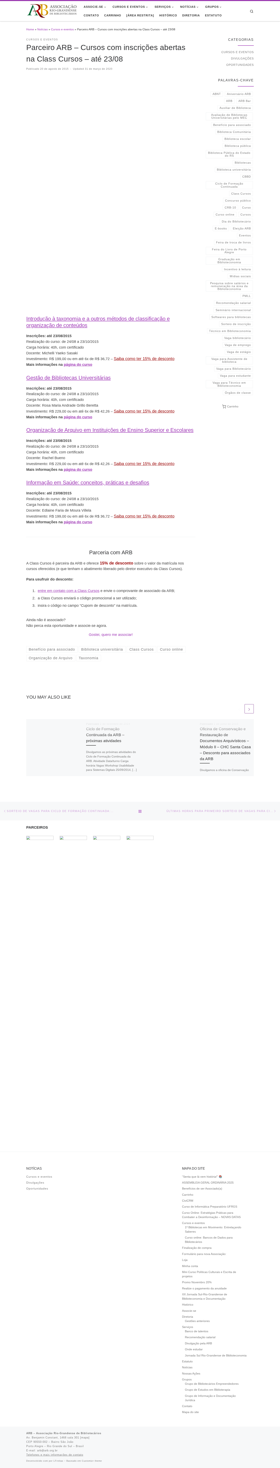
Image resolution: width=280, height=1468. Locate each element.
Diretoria (187, 1316)
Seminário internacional (233, 310)
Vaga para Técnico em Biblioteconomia (229, 384)
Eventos (245, 235)
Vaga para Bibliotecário (233, 368)
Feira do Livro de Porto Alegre (229, 251)
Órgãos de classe (238, 392)
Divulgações (242, 58)
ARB (229, 101)
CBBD (246, 176)
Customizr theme (92, 1461)
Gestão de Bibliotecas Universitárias (68, 378)
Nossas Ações (191, 1373)
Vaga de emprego (238, 345)
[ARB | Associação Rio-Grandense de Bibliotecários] (51, 10)
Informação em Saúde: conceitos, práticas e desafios (87, 482)
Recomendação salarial (233, 303)
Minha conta (190, 1266)
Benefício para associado (232, 125)
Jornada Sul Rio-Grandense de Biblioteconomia (216, 1355)
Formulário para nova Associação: (204, 1254)
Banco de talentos (196, 1331)
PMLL (246, 296)
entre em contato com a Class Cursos (68, 591)
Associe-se (189, 1310)
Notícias (42, 29)
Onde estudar (194, 1349)
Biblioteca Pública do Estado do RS (229, 154)
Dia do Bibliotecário (236, 221)
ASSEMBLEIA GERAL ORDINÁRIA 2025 (208, 1182)
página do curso (78, 365)
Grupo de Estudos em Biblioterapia (207, 1389)
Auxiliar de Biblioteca (235, 108)
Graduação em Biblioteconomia (229, 261)
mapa (85, 1437)
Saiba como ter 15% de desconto (144, 358)
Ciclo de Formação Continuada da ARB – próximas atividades (105, 735)
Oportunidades (240, 64)
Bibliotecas (243, 162)
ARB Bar (244, 101)
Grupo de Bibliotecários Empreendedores (212, 1383)
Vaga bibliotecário (237, 338)
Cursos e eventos (62, 29)
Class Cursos (241, 193)
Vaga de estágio (239, 352)
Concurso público (238, 200)
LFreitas (58, 1461)
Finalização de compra (197, 1247)
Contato (187, 1406)
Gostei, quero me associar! (111, 635)
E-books (221, 228)
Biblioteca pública (238, 145)
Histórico (187, 1304)
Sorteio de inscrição (236, 324)
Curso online (225, 214)
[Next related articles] (249, 708)
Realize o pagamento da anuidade (204, 1288)
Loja (185, 1260)
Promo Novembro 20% (197, 1282)
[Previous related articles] (239, 708)
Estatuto (187, 1361)
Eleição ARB (242, 228)
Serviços (187, 1327)
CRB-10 (230, 207)
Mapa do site (190, 1412)
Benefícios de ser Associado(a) (202, 1188)
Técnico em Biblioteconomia (230, 331)
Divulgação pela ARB (198, 1343)
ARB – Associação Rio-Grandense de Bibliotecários (63, 1433)
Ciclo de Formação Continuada (229, 185)
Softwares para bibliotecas (231, 317)
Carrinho (187, 1194)
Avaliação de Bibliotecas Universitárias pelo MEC (229, 116)
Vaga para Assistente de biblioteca (229, 360)
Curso (246, 207)
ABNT (217, 94)
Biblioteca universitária (234, 169)
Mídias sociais (240, 276)
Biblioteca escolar (237, 138)
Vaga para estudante (235, 375)
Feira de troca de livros (233, 242)
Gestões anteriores (197, 1321)
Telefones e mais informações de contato (54, 1454)
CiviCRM (187, 1200)
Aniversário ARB (239, 94)
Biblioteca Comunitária (234, 131)
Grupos (187, 1379)
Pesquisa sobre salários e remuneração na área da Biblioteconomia (229, 286)
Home (30, 29)
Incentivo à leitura (237, 269)
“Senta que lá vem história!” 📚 (202, 1176)
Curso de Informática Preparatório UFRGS (209, 1206)
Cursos (245, 214)
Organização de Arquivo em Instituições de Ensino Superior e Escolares (109, 430)
